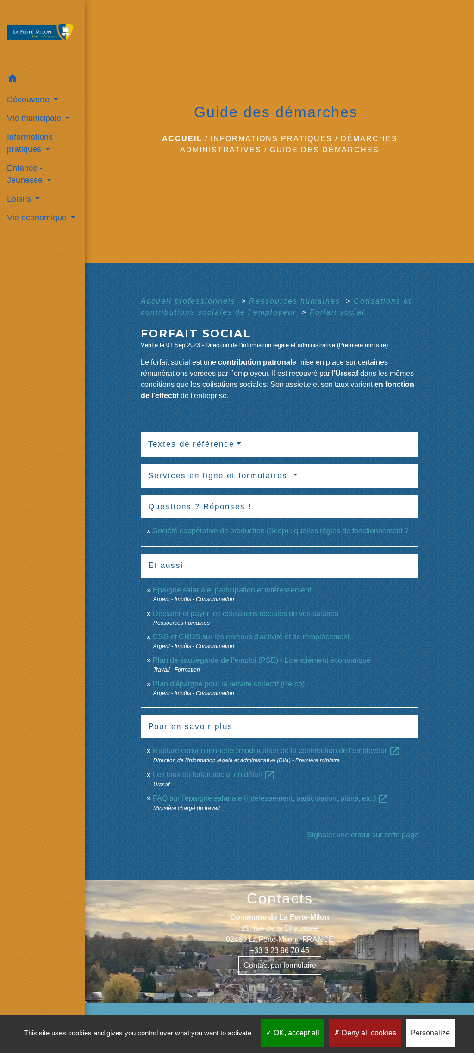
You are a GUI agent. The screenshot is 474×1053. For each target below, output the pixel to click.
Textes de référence (191, 444)
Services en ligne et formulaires (219, 475)
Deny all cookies (368, 1033)
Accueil (182, 139)
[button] (42, 79)
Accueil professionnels (189, 301)
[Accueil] (42, 35)
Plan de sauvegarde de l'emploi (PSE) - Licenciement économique (262, 660)
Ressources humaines (296, 301)
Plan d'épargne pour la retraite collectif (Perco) (229, 684)
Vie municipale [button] (35, 118)
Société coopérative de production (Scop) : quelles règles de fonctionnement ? (281, 531)
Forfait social (337, 312)
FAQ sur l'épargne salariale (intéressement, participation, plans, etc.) (271, 798)
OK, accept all (295, 1033)
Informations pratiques (271, 139)
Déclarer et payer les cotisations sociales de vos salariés (245, 613)
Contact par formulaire (279, 965)
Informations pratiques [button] (30, 143)
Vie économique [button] (38, 217)
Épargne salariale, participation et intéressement (232, 590)
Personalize (430, 1033)
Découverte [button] (29, 99)
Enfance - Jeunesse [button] (26, 174)
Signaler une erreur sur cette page (362, 835)
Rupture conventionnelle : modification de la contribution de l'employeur (276, 750)
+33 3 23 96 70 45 (279, 950)
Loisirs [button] (20, 199)
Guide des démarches (324, 150)
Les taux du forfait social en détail (214, 775)
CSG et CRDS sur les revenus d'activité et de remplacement (251, 637)
